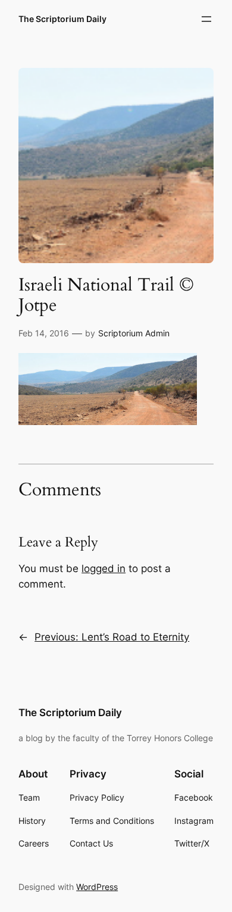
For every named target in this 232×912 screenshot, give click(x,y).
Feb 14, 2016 (43, 333)
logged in (103, 568)
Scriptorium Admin (134, 333)
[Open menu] (206, 19)
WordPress (97, 887)
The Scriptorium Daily (62, 19)
